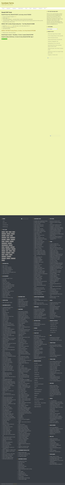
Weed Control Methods (6, 443)
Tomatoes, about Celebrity (22, 437)
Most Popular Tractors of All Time (8, 291)
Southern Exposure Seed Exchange (24, 477)
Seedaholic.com (21, 418)
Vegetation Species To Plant (54, 296)
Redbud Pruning (52, 375)
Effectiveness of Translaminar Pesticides (9, 356)
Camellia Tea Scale (6, 317)
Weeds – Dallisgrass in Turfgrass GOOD (9, 449)
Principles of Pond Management (55, 278)
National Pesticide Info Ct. (7, 393)
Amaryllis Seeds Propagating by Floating (40, 221)
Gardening (14, 8)
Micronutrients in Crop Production (24, 383)
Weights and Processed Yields (23, 447)
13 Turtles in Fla (52, 332)
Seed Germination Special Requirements (25, 412)
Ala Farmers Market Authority (23, 312)
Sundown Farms (8, 3)
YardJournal (13, 258)
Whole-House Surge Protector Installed (54, 33)
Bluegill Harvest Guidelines (54, 252)
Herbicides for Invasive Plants (7, 368)
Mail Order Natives (21, 467)
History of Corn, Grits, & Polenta (39, 339)
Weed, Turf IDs (36, 354)
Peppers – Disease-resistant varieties (24, 398)
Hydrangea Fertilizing (37, 258)
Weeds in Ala (5, 452)
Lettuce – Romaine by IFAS (22, 374)
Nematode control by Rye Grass (8, 397)
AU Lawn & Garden (37, 223)
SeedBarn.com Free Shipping (23, 475)
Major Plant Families (21, 382)
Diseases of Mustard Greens (7, 354)
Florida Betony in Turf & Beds (55, 404)
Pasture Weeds (52, 412)
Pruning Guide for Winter (38, 278)
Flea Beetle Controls (6, 363)
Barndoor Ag (5, 280)
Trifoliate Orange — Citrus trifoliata (40, 402)
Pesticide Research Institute (7, 411)
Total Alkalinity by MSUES (54, 291)
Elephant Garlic (20, 338)
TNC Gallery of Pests (6, 425)
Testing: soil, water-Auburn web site (24, 433)
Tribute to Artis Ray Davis (7, 270)
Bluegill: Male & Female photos (55, 256)
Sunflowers (4, 256)
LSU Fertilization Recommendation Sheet (25, 380)
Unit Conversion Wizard (22, 441)
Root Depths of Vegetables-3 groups (24, 407)
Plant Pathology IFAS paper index (8, 413)
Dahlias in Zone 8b (37, 236)
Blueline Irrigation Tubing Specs (23, 316)
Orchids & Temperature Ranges (39, 272)
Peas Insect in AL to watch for (7, 408)
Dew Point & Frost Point (54, 388)
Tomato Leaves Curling (6, 431)
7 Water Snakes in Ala (53, 326)
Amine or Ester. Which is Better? (39, 309)
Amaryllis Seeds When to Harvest (39, 222)
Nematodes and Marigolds (7, 402)
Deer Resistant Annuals (6, 344)
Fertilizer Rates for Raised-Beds (23, 346)
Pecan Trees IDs (52, 351)
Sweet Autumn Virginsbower (39, 399)
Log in (4, 221)
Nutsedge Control (5, 404)
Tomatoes (3, 258)
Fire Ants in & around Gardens (7, 362)
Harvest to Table (21, 365)
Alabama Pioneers (37, 322)
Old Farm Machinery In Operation (39, 324)
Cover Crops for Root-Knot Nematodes (9, 333)
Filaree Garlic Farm (21, 462)
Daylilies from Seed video (38, 240)
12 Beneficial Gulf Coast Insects (8, 307)
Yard (45, 8)
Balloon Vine (36, 367)
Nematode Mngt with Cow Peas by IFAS (9, 399)
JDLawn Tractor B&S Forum (23, 302)
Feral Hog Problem (53, 442)
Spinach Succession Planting (23, 427)
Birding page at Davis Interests (55, 440)
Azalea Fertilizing (37, 227)
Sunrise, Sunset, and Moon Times (55, 394)
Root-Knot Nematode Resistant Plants (9, 417)
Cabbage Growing (21, 325)
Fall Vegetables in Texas (22, 342)
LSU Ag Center (20, 378)
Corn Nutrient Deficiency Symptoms (8, 329)
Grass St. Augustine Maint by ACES (40, 253)
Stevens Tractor (5, 296)
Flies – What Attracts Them (7, 365)
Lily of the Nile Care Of (38, 264)
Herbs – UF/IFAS (21, 366)
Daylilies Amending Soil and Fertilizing (40, 238)
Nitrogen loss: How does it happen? (24, 387)
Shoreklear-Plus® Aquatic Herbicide (40, 314)
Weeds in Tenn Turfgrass (54, 421)
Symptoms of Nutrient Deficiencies (8, 424)
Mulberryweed (36, 393)
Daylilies (8, 239)
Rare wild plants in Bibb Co (38, 349)
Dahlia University (37, 233)
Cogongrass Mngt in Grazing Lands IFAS (56, 228)
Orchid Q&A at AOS (21, 472)
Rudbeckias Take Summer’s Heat (39, 289)
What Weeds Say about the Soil (8, 458)
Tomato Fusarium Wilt (6, 429)
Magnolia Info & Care (53, 369)
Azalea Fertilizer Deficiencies (39, 226)
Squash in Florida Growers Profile (23, 429)
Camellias (3, 235)
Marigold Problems (6, 389)
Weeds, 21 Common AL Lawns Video (9, 453)
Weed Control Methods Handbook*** (40, 318)
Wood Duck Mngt (53, 297)
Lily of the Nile (36, 263)
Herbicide (10, 245)
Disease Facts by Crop (6, 352)
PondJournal (8, 252)
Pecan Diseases (52, 350)
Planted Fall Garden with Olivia (53, 37)
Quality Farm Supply (6, 293)
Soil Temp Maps (21, 476)
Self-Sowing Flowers (37, 290)
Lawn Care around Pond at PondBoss (56, 264)
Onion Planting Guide (21, 389)
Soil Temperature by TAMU (54, 338)
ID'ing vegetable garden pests (7, 379)
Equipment (8, 8)
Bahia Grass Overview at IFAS (55, 221)
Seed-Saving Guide (53, 312)
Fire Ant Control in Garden (7, 358)
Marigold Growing (37, 265)
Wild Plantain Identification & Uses (39, 357)
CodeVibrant (15, 483)
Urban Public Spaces (6, 273)
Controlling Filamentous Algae (55, 257)
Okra (7, 250)
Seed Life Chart (52, 305)
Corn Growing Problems (6, 327)
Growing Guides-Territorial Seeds (23, 357)
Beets (14, 231)
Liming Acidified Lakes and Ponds (55, 265)
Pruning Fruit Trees (53, 371)
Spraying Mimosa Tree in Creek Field (54, 43)
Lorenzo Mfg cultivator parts (7, 287)
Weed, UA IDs (36, 355)
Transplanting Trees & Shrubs (55, 378)
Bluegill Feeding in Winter (54, 251)
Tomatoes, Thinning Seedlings (23, 438)
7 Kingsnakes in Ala (53, 324)
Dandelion (36, 380)
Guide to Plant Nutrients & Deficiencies (24, 360)
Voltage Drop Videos (21, 306)
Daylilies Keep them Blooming (39, 241)
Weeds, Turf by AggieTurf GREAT (8, 457)
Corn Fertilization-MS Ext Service (23, 330)
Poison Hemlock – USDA (54, 414)
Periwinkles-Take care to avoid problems (41, 273)
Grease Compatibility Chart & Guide (8, 286)
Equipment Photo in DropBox (23, 301)
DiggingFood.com (21, 334)
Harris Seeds (20, 463)
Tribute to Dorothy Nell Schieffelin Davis (9, 272)
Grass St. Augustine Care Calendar (39, 251)
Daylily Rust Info (5, 342)
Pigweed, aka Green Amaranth (55, 413)
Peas (14, 250)
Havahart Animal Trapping (54, 443)
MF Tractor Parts (5, 289)
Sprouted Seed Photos (53, 315)
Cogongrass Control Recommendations (56, 227)
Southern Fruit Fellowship (38, 351)
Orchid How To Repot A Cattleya (39, 271)
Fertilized (7, 241)
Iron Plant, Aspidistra (37, 345)
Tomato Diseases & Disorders (8, 426)
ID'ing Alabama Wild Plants (38, 341)
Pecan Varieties (52, 352)
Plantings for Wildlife (53, 273)
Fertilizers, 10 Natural (21, 347)
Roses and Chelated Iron (7, 419)
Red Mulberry (52, 374)
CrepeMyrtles (12, 237)
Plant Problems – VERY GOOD (7, 415)
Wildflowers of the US (37, 358)
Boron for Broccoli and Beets (23, 321)
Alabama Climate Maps (54, 385)
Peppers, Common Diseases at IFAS (24, 400)
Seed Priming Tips (21, 414)
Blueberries (4, 233)
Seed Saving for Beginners (54, 307)
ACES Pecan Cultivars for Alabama (55, 345)
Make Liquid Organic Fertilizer (7, 302)
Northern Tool (9, 25)
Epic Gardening (36, 337)
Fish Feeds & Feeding (53, 260)
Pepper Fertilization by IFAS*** (23, 396)
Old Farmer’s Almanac (22, 388)
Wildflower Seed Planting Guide (55, 431)
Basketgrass (36, 368)
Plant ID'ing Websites (21, 403)
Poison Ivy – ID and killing (38, 312)
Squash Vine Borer (6, 422)
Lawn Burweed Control (6, 386)
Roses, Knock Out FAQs (38, 283)
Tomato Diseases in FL (6, 428)
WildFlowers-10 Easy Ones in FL (55, 432)
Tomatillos (9, 256)
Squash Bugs (5, 421)
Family (3, 241)
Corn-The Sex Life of (21, 332)
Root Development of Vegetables (23, 409)
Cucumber (3, 239)
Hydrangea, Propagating (38, 259)
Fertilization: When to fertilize (55, 259)
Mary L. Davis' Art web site (7, 267)
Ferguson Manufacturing (7, 283)
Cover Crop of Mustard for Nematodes (9, 331)
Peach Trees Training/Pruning (55, 370)
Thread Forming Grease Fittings (8, 297)
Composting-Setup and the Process (24, 329)
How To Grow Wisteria (38, 340)
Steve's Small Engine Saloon (23, 304)
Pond (26, 8)
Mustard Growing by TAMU (22, 384)
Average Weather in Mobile (54, 386)
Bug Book (4, 311)
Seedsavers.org (52, 314)
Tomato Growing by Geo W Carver (24, 434)
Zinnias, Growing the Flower (38, 294)
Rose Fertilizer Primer (37, 280)
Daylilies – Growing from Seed (39, 237)
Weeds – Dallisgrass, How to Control (9, 451)
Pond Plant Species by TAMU (55, 274)
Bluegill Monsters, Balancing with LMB (56, 254)
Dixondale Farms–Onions (22, 461)
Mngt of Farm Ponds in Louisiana (55, 270)
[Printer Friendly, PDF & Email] (4, 39)
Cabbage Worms (5, 315)
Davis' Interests (5, 265)
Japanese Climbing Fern (38, 389)
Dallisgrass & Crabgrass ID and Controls (9, 338)
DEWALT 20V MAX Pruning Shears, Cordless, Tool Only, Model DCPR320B (19, 30)
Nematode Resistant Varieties (7, 401)
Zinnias (3, 260)
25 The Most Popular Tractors (7, 278)
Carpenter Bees (52, 441)
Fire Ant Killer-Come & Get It (7, 361)
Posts (30, 8)
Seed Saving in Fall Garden (54, 309)
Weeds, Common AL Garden (7, 456)
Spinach (7, 254)
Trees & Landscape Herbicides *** (40, 291)
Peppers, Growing (21, 401)
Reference (34, 8)
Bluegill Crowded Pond (53, 250)
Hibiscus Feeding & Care (38, 256)
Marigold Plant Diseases (7, 388)
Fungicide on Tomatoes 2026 (53, 54)
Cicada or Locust (5, 320)
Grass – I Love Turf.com (38, 249)
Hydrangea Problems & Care (7, 374)
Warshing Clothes (37, 325)
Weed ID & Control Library (7, 444)
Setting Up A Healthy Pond (54, 279)
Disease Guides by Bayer (7, 353)
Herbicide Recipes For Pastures (55, 232)
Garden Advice (20, 8)
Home (3, 8)
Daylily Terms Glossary (38, 245)
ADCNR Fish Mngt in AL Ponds (55, 245)
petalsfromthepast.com (22, 474)
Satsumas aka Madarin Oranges (23, 410)
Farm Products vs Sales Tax (23, 455)
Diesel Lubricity (20, 300)
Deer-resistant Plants (6, 345)
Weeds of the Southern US (54, 422)
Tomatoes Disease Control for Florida (9, 436)
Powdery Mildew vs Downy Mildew (8, 416)
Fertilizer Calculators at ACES (23, 343)
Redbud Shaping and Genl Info (55, 376)
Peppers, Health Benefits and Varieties (24, 402)
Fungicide (11, 241)
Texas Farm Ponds (53, 290)
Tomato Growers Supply (22, 479)
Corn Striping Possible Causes (7, 330)
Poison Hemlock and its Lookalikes (55, 416)
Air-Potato (36, 363)
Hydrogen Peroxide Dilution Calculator (24, 369)
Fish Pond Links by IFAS (54, 261)
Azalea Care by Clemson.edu (39, 224)
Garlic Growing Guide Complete (23, 356)
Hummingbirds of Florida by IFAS (55, 445)
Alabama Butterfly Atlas (54, 438)
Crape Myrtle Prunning (37, 232)
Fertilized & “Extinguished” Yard (53, 41)
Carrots (8, 235)
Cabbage (12, 233)
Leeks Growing (20, 373)
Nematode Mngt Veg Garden (7, 398)
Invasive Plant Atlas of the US (55, 405)
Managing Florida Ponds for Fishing (56, 268)
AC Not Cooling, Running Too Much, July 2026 (55, 35)
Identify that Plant (21, 465)
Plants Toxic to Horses (38, 330)
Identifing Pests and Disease (7, 380)
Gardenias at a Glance (37, 247)
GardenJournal (4, 243)
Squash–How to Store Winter (39, 302)
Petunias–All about (37, 274)
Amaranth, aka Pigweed (38, 365)
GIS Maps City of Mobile (22, 456)
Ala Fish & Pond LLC (53, 246)
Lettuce (3, 248)
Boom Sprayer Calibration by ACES (24, 317)
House (3, 247)
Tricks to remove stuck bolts (23, 305)
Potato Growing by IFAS (22, 406)
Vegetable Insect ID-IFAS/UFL (7, 439)
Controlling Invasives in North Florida (56, 402)
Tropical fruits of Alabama (22, 439)
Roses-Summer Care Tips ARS (39, 287)
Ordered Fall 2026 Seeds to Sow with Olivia (55, 39)
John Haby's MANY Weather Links (55, 393)
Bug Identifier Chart (6, 312)
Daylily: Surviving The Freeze (38, 246)
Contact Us (40, 8)
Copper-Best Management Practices (9, 325)
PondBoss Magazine (53, 275)
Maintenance (8, 248)
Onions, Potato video (21, 392)
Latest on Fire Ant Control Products (8, 385)
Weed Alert (4, 440)
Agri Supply (4, 279)
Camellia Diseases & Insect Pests (8, 316)
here (15, 16)
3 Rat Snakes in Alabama (54, 322)
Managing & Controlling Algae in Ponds (56, 266)
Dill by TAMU (20, 335)
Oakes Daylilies (20, 471)
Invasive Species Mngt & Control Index (9, 383)
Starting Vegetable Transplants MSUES (24, 430)
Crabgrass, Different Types (7, 334)
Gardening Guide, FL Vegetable (23, 352)
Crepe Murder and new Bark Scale (39, 336)
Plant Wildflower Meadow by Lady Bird (56, 428)
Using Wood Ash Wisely (22, 442)
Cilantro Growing (21, 328)
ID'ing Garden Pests (6, 375)
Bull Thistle (36, 370)
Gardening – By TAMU (22, 350)
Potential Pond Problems (54, 277)
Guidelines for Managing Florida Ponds (56, 263)
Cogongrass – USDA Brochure (55, 226)
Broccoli (8, 233)
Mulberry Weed (52, 409)
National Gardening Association (39, 268)
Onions (10, 250)
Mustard (3, 250)
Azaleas (3, 231)
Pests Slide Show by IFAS (7, 412)
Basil (7, 231)
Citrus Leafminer (5, 321)
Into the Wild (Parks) (53, 446)
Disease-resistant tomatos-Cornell (24, 337)
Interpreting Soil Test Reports (23, 371)
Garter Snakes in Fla (53, 330)
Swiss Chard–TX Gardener (22, 432)
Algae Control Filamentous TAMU (55, 247)
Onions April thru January (22, 391)
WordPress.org (5, 226)
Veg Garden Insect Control (7, 438)
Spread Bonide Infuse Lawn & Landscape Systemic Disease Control (54, 46)
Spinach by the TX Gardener (22, 425)
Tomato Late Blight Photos (7, 430)
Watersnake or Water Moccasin (55, 451)
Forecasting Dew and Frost (54, 390)
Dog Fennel (36, 382)
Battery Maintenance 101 (22, 298)
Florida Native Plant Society (54, 459)
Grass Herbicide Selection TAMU (39, 250)
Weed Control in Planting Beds (8, 442)
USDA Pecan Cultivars (53, 356)
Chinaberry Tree (37, 376)
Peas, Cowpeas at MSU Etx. (22, 393)
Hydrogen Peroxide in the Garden (23, 370)
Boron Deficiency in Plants (22, 320)
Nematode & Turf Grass (38, 269)
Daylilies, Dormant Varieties (38, 242)
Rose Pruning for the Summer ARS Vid (40, 281)
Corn (8, 237)
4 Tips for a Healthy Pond (54, 243)
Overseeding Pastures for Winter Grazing (56, 233)
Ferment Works (36, 299)
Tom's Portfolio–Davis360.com (8, 269)
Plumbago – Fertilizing (37, 277)
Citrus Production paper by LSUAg (39, 231)
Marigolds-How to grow (38, 267)
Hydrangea (7, 247)
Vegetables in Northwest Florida (23, 446)
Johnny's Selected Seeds (22, 466)
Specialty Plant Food (6, 420)
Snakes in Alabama (53, 450)
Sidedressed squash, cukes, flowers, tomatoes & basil (55, 49)
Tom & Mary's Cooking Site (7, 268)
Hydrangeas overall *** (38, 260)
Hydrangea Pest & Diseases (7, 372)
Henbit (35, 387)
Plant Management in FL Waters (55, 272)
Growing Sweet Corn (21, 359)
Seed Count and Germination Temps (24, 411)
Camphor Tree (36, 372)
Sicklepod (35, 395)
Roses (3, 254)
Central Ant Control (6, 318)
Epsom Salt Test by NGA (22, 341)
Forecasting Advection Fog (54, 389)
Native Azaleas (36, 346)
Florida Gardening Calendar (22, 348)
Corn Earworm (5, 326)
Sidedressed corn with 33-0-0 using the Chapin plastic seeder (55, 52)
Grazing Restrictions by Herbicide (39, 310)
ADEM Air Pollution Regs (22, 452)
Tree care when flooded (54, 292)
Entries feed (5, 222)
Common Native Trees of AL (54, 364)
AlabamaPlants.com (37, 335)
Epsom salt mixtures (21, 339)
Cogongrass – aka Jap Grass (39, 378)
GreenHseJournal (5, 245)
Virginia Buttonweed (37, 406)
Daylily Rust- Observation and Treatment (9, 343)
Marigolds (13, 248)
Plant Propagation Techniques (23, 405)
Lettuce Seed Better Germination (23, 375)
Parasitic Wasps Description (7, 407)
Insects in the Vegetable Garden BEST (9, 381)
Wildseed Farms (52, 433)
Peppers (3, 252)
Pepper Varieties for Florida (22, 397)
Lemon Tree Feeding (53, 367)
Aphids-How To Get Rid (6, 308)
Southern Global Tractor (6, 295)
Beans (10, 231)
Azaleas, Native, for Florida (38, 228)
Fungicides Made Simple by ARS (8, 366)
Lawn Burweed (52, 408)
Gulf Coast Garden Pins (22, 361)
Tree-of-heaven (36, 400)
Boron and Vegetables (22, 319)
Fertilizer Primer (21, 344)
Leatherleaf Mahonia (37, 391)
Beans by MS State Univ (22, 314)
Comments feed (5, 224)
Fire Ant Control (5, 357)
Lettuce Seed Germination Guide (23, 376)
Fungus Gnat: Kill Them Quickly (8, 367)
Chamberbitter (36, 374)
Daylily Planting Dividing (38, 244)
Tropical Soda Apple (37, 404)
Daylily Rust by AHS (6, 340)
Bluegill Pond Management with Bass (56, 255)
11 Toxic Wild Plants (53, 400)
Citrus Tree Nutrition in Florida (55, 362)
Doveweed (36, 385)
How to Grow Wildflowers (54, 427)
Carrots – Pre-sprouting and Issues (24, 326)
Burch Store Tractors (6, 282)
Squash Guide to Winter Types (23, 428)
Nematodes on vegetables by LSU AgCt (9, 403)
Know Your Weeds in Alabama (7, 384)
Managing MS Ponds (53, 269)
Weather (8, 258)
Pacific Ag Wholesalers (6, 292)
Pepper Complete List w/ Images (23, 394)
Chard (11, 235)
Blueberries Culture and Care (23, 315)
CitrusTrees (4, 237)
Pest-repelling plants (6, 410)
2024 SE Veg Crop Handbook (23, 311)
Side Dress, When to (21, 424)
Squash (11, 254)
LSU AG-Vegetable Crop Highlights (24, 379)
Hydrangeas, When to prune (38, 262)
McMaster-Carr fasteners (7, 288)
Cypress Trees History (53, 366)
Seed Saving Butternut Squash (55, 306)
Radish (13, 252)
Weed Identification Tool (38, 353)
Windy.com (52, 395)
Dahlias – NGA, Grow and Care (39, 235)
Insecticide (12, 247)
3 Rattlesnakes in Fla (53, 328)
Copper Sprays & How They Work (8, 324)
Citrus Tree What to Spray (7, 322)
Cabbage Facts (5, 313)
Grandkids (9, 243)
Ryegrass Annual (52, 235)
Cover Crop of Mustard (22, 333)
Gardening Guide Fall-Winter (23, 351)
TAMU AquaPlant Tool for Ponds (55, 288)
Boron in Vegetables (21, 323)
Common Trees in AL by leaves (55, 365)
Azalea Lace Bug (5, 309)
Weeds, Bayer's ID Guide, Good (8, 454)
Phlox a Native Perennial (38, 276)
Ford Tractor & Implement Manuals (8, 284)
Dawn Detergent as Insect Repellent (8, 339)
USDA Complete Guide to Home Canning (41, 304)
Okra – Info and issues (6, 406)
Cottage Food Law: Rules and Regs (24, 453)
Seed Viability (20, 415)
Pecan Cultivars (52, 348)
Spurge (35, 397)
